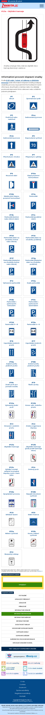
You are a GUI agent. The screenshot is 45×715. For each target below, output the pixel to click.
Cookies (23, 684)
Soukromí (22, 687)
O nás (22, 681)
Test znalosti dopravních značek (22, 649)
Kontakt (23, 696)
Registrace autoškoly (22, 693)
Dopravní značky (7, 592)
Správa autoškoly (22, 690)
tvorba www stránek (17, 701)
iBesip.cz (40, 571)
